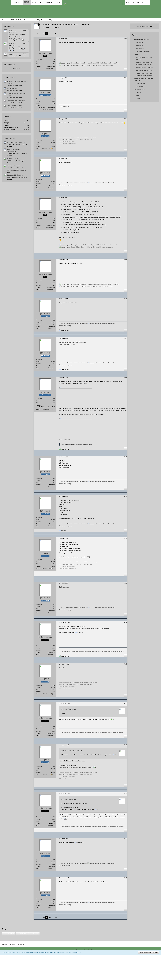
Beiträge (38, 64)
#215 (125, 664)
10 (43, 33)
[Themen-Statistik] (158, 20)
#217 (125, 745)
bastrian (26, 130)
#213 (125, 583)
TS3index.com (16, 68)
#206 (125, 259)
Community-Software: (80, 950)
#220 (125, 878)
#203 (125, 119)
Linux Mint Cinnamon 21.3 (65, 137)
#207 (125, 299)
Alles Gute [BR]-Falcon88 (14, 105)
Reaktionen (39, 59)
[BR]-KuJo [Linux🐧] (47, 148)
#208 (125, 338)
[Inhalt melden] (125, 69)
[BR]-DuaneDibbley (47, 109)
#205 (125, 197)
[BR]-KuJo (11, 54)
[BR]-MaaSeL (12, 31)
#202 (125, 78)
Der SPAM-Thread (12, 88)
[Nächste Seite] (58, 33)
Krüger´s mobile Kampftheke (15, 175)
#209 (125, 377)
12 (49, 33)
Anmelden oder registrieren (134, 2)
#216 (125, 703)
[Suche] (147, 2)
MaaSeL (50, 188)
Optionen (23, 31)
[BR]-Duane (78, 444)
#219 (125, 838)
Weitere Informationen (145, 952)
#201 (125, 38)
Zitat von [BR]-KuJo (68, 709)
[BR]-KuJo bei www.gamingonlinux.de (67, 143)
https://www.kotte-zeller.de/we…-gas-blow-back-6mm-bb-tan (90, 628)
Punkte (38, 62)
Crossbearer (49, 68)
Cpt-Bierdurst (49, 654)
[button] (8, 934)
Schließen (155, 952)
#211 (125, 496)
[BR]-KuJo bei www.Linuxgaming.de (67, 141)
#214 (125, 622)
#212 (125, 538)
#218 (125, 793)
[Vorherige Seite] (35, 33)
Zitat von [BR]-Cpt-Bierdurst (71, 751)
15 (55, 33)
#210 (125, 457)
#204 (125, 158)
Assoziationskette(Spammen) (16, 100)
